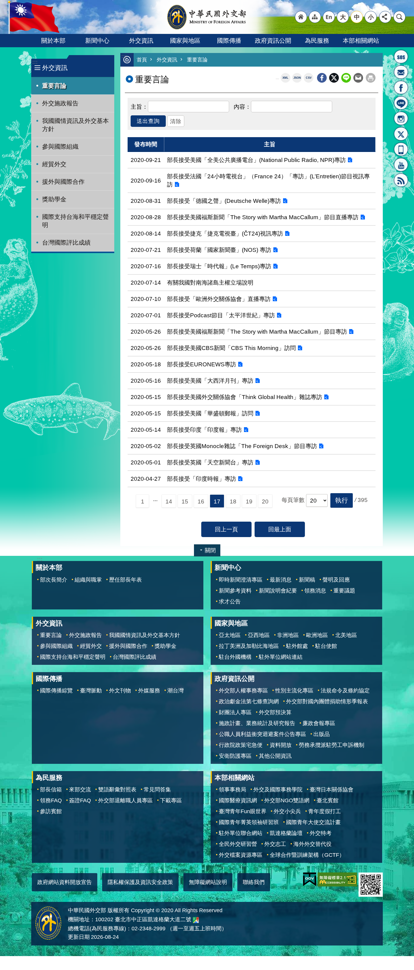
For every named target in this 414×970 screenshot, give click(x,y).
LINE (401, 103)
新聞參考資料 (235, 591)
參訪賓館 (51, 811)
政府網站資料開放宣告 (64, 882)
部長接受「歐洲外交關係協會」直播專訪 (219, 298)
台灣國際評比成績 (66, 242)
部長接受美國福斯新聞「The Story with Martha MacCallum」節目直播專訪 (263, 217)
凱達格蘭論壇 (286, 833)
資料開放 (281, 745)
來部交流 (80, 790)
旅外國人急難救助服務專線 (401, 56)
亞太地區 (230, 635)
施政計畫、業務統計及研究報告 (257, 723)
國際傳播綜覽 (56, 691)
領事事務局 (232, 790)
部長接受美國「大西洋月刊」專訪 (210, 380)
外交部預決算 (275, 712)
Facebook (322, 78)
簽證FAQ (80, 800)
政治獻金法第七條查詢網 (249, 701)
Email (358, 78)
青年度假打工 (324, 811)
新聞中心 (97, 40)
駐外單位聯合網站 (240, 833)
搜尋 (399, 17)
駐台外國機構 (235, 657)
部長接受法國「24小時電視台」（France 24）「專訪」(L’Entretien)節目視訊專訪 (268, 180)
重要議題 (344, 591)
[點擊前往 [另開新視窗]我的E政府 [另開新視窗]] (309, 879)
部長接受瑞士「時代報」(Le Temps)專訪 (219, 266)
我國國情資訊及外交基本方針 (75, 124)
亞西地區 (259, 635)
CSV (309, 77)
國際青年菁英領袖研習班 (249, 822)
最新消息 (281, 580)
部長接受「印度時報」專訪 (201, 478)
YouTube (401, 164)
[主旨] (139, 106)
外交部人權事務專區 (243, 691)
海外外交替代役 (312, 844)
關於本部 (53, 40)
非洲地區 (288, 635)
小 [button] (371, 17)
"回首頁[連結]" (301, 17)
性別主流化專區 (294, 691)
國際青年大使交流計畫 (313, 822)
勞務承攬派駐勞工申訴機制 (331, 745)
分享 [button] (385, 17)
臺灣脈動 (91, 691)
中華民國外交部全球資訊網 (207, 17)
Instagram (401, 118)
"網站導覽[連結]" (315, 17)
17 (217, 501)
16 (201, 501)
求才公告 (230, 602)
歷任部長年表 (125, 580)
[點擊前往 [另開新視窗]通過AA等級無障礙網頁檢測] (337, 879)
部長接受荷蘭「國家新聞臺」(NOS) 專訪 (219, 249)
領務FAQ (51, 800)
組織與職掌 (88, 580)
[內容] (242, 106)
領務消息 (315, 591)
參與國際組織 (60, 146)
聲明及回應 (336, 580)
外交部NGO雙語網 (286, 800)
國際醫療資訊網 (238, 800)
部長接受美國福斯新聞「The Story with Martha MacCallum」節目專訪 (257, 331)
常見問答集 (157, 790)
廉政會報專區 (318, 723)
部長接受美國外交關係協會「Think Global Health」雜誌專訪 (244, 397)
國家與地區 (185, 40)
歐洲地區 (317, 635)
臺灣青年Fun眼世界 (242, 811)
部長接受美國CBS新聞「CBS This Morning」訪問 (231, 348)
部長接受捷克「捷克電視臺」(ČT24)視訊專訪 (225, 233)
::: (35, 62)
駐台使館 (326, 646)
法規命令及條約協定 (345, 691)
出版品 (321, 734)
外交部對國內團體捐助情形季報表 (327, 701)
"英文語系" (329, 17)
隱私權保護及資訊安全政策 (140, 882)
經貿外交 (54, 164)
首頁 (142, 60)
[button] (341, 500)
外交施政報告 (60, 103)
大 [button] (343, 17)
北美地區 (346, 635)
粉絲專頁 (401, 87)
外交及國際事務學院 (277, 790)
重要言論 (54, 85)
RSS (401, 180)
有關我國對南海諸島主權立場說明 (210, 282)
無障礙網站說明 (208, 882)
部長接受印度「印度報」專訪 (204, 429)
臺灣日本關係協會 (331, 790)
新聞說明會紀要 (278, 591)
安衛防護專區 (235, 756)
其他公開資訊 (275, 756)
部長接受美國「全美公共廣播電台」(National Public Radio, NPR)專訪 (256, 160)
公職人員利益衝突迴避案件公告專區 (262, 734)
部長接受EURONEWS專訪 (201, 364)
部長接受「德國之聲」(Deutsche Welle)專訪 (224, 200)
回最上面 (279, 529)
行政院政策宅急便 (240, 745)
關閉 (210, 550)
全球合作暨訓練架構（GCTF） (307, 855)
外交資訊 (141, 40)
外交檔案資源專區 (240, 855)
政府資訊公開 (273, 40)
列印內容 (371, 78)
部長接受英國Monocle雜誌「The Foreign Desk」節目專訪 (242, 446)
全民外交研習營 (238, 844)
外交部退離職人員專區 (125, 800)
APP (401, 149)
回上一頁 (226, 529)
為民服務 (317, 40)
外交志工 (275, 844)
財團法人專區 (235, 712)
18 (233, 501)
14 (168, 501)
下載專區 (171, 800)
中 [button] (357, 17)
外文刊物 (120, 691)
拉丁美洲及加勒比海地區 (249, 646)
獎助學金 (54, 199)
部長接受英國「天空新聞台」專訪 (210, 462)
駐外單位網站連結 (280, 657)
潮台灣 (175, 691)
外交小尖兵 (287, 811)
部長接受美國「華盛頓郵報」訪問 (210, 413)
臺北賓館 (328, 800)
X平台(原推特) (401, 133)
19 (249, 501)
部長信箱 (401, 72)
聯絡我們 (254, 882)
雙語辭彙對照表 (117, 790)
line (346, 78)
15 (185, 501)
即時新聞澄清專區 (240, 580)
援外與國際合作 (63, 181)
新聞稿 (307, 580)
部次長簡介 (53, 580)
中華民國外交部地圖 (196, 920)
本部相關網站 (361, 40)
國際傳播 (229, 40)
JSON (297, 77)
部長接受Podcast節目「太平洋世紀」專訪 (221, 315)
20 (265, 501)
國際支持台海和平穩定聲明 (75, 220)
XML (285, 77)
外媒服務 (149, 691)
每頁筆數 (293, 500)
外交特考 (321, 833)
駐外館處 (297, 646)
